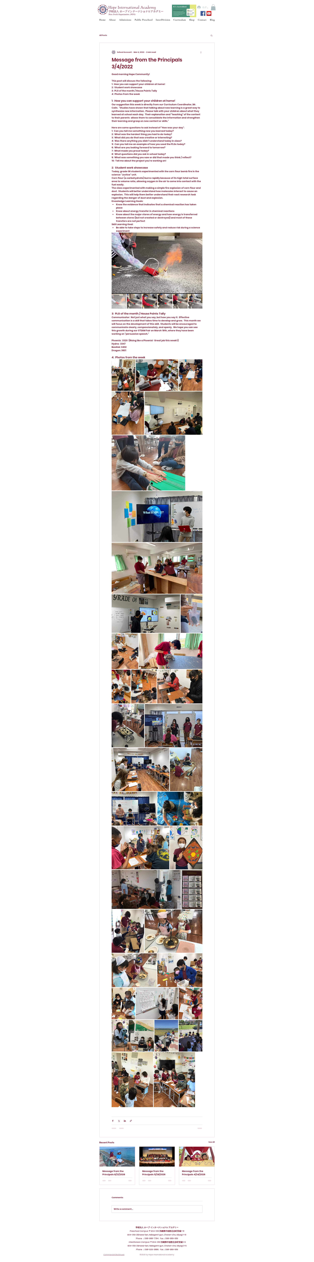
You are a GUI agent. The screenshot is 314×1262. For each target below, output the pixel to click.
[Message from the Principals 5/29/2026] (157, 1158)
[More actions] (200, 52)
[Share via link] (131, 1122)
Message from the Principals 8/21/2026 (113, 1174)
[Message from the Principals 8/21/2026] (117, 1158)
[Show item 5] (180, 303)
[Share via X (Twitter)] (119, 1122)
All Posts (103, 35)
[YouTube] (209, 13)
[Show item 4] (165, 303)
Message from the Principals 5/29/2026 (153, 1174)
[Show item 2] (134, 303)
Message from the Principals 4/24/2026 (193, 1174)
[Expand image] (157, 265)
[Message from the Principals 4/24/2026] (197, 1158)
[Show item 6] (195, 303)
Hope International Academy (132, 7)
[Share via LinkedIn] (125, 1122)
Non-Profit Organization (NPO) (122, 14)
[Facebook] (203, 13)
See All (212, 1144)
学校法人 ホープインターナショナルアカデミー (136, 11)
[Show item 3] (149, 303)
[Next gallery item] (199, 264)
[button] (213, 7)
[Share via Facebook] (113, 1122)
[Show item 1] (119, 303)
